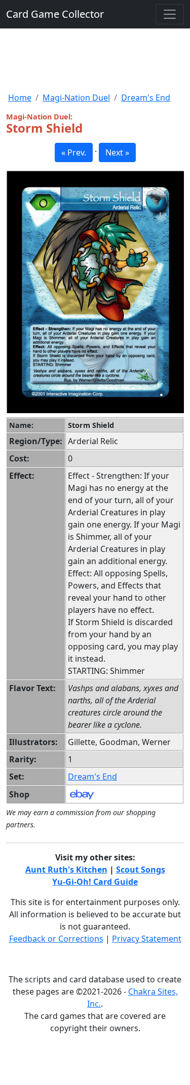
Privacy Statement (146, 938)
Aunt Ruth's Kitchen (66, 869)
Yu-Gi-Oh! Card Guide (95, 881)
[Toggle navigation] (170, 14)
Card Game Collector (55, 14)
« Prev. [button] (73, 152)
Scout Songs (140, 869)
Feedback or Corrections (56, 938)
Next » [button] (117, 152)
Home (19, 97)
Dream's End (145, 97)
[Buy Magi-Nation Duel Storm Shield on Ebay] (82, 793)
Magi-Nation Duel (76, 97)
